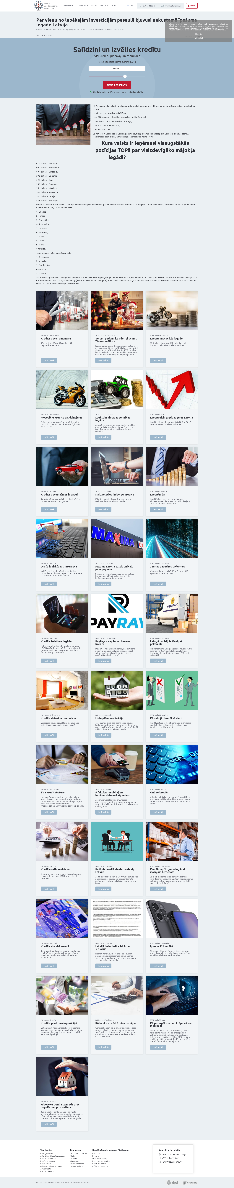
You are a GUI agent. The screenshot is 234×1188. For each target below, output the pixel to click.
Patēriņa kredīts (46, 1153)
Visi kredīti (69, 6)
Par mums (104, 6)
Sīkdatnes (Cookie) (99, 1158)
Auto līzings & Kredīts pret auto (52, 1156)
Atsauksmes (74, 1161)
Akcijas (72, 1156)
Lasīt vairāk (48, 360)
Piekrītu (198, 34)
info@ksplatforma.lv (173, 6)
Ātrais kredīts (45, 1169)
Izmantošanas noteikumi (101, 1161)
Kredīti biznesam (46, 1171)
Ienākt (192, 6)
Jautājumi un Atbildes (87, 6)
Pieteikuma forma (77, 1164)
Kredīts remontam (47, 1161)
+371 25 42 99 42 (148, 6)
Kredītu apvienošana (48, 1158)
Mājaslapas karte (76, 1166)
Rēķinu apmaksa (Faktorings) (51, 1166)
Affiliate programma (100, 1166)
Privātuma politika (99, 1164)
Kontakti (116, 6)
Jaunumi (73, 1158)
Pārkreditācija (45, 1164)
